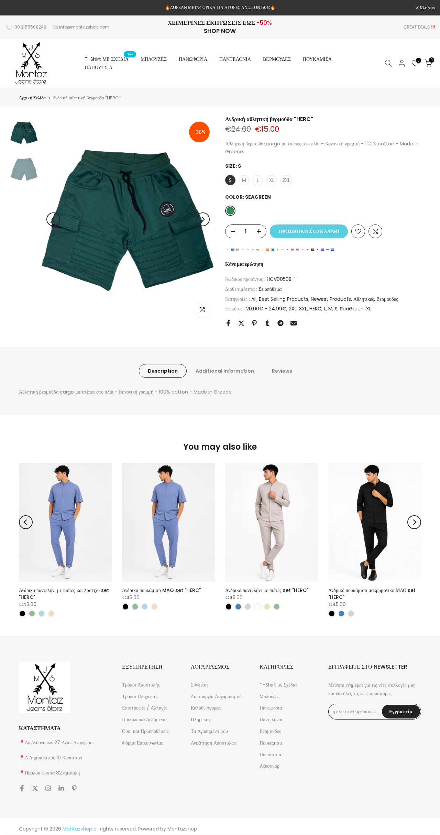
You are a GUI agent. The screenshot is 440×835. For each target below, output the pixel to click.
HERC (315, 308)
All (253, 299)
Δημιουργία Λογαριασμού (216, 696)
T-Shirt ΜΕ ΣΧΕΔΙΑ (109, 59)
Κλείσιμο (16, 8)
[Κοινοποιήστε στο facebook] (228, 323)
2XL (293, 308)
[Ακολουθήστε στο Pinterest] (74, 788)
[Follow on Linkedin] (61, 788)
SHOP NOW (220, 31)
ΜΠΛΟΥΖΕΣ (154, 59)
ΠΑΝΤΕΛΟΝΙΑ (235, 59)
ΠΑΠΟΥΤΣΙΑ (98, 67)
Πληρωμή (200, 719)
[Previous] (53, 219)
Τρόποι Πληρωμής (140, 696)
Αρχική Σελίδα (32, 98)
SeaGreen (352, 308)
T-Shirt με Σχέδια (278, 684)
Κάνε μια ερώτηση (244, 264)
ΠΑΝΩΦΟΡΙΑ (193, 59)
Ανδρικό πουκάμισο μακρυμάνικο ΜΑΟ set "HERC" (372, 594)
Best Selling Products (283, 299)
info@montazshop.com (84, 27)
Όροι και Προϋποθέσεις (145, 731)
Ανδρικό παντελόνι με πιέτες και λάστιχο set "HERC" (64, 594)
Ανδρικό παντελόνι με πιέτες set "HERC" (266, 590)
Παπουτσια (270, 754)
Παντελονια (271, 719)
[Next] (203, 219)
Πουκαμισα (271, 742)
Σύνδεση (199, 684)
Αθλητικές (363, 299)
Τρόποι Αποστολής (141, 684)
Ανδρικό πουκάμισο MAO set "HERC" (161, 590)
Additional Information (225, 370)
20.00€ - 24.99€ (266, 308)
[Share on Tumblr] (267, 323)
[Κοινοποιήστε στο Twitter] (241, 323)
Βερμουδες (387, 299)
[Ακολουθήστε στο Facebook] (22, 788)
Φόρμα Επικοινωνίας (142, 742)
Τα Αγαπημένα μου (209, 731)
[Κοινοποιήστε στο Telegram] (280, 323)
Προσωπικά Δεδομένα (143, 719)
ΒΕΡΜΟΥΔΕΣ (277, 59)
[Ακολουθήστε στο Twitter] (35, 788)
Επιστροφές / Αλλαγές (144, 707)
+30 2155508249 (29, 27)
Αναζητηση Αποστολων (213, 742)
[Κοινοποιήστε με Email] (293, 323)
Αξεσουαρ (269, 765)
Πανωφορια (271, 707)
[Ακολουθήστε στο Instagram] (48, 788)
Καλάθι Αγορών (206, 707)
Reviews (282, 370)
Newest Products (331, 299)
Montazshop (182, 828)
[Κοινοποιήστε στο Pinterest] (254, 323)
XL (368, 308)
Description (163, 370)
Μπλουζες (269, 696)
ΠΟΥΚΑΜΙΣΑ (317, 59)
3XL (303, 308)
